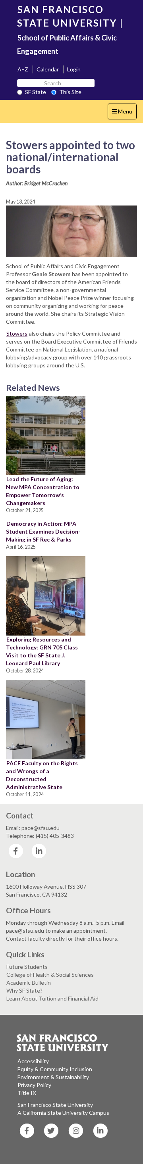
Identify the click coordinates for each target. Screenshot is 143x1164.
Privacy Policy (34, 1084)
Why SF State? (24, 990)
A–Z (22, 69)
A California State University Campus (63, 1112)
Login (74, 69)
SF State (35, 91)
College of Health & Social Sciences (50, 974)
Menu (124, 113)
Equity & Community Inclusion (54, 1069)
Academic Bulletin (28, 982)
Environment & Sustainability (53, 1077)
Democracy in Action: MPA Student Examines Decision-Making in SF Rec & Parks (43, 531)
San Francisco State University (55, 1104)
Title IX (26, 1092)
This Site (70, 91)
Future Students (27, 966)
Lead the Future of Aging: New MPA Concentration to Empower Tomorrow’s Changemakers (42, 491)
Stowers (16, 333)
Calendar (48, 69)
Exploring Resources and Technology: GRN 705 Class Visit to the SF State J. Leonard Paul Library (42, 651)
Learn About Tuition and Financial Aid (52, 998)
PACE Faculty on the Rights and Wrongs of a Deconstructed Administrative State (42, 775)
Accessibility (33, 1061)
